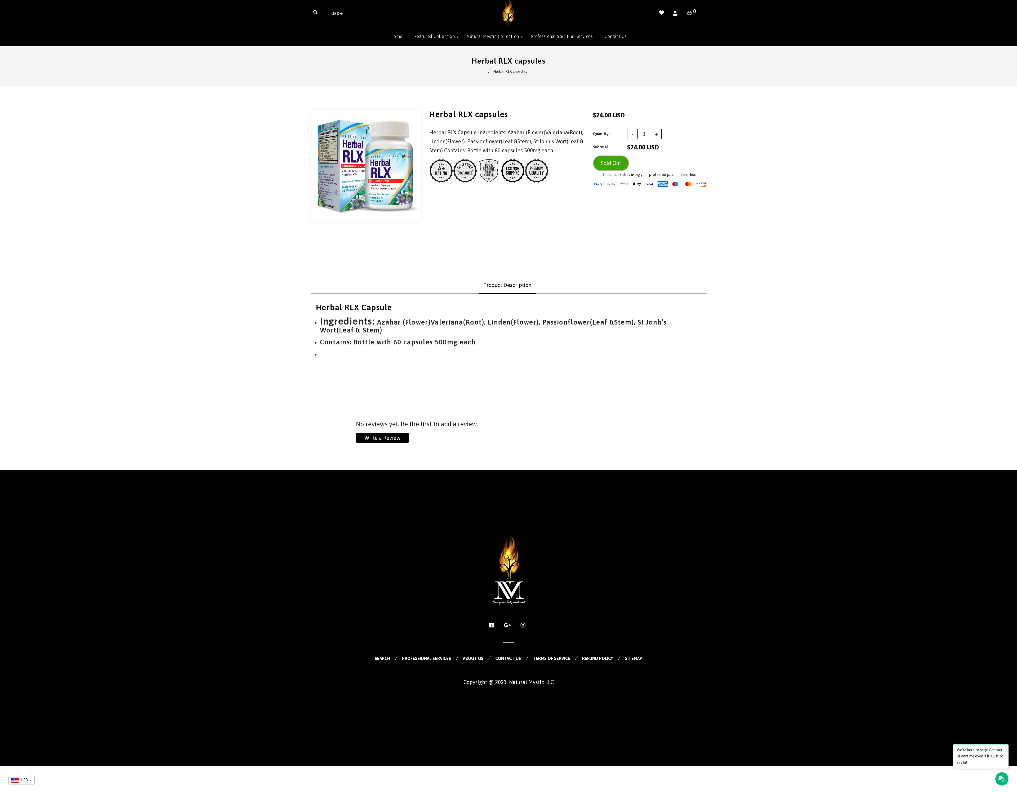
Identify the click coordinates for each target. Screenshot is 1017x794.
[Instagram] (524, 625)
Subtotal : (601, 147)
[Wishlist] (661, 12)
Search (382, 658)
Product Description (507, 285)
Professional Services (426, 658)
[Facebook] (492, 625)
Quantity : (601, 134)
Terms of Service (551, 658)
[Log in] (675, 13)
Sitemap (633, 658)
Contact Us (508, 658)
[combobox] (21, 780)
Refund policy (597, 658)
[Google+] (508, 625)
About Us (473, 658)
